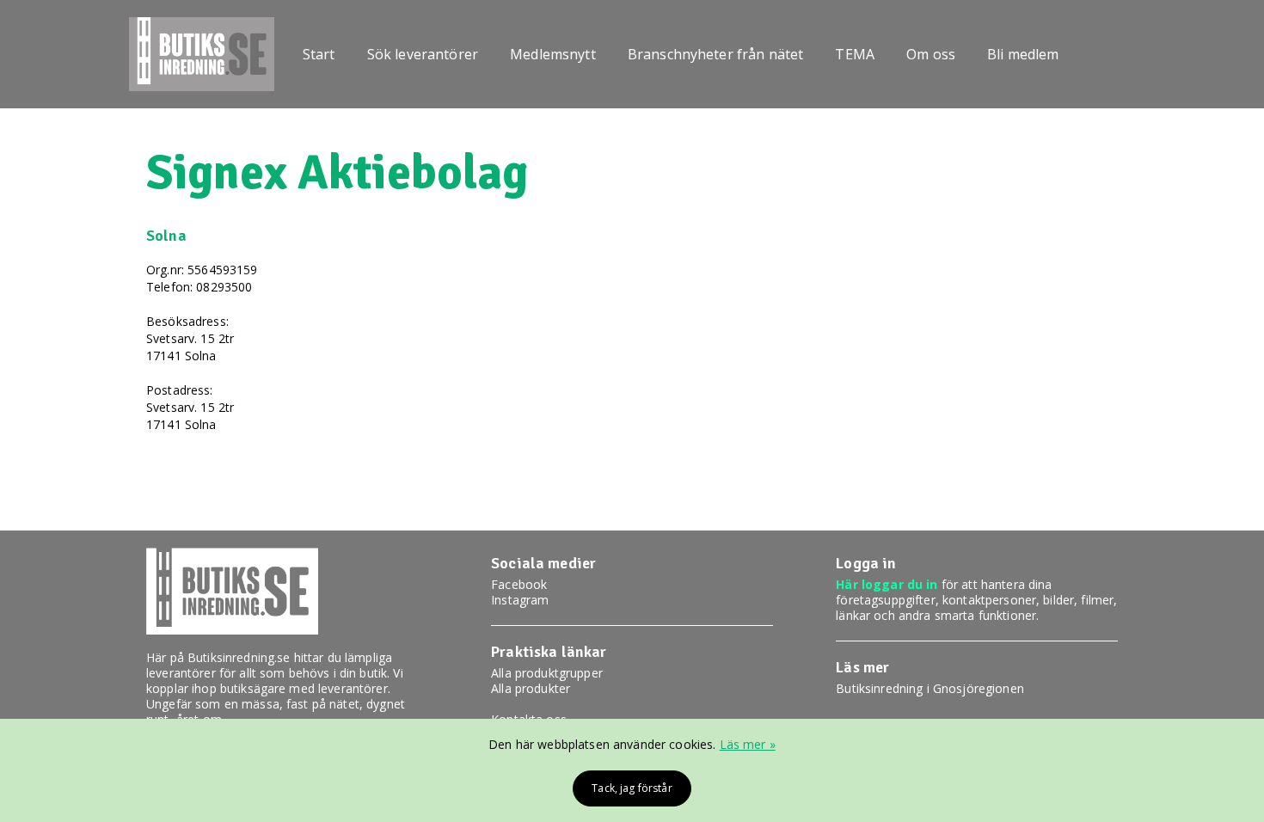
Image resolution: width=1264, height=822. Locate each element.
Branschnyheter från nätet (716, 54)
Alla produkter (530, 688)
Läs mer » (748, 744)
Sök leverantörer (422, 54)
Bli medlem (1022, 54)
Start (319, 54)
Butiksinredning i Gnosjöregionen (929, 688)
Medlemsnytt (553, 54)
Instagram (520, 600)
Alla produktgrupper (547, 673)
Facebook (519, 584)
